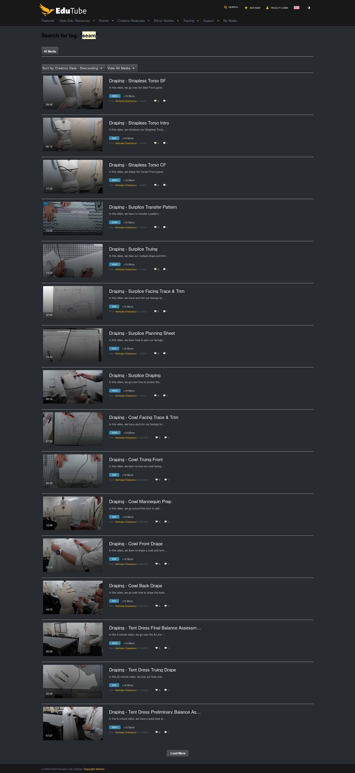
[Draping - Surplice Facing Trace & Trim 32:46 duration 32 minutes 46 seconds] (73, 302)
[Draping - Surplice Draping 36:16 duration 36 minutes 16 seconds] (73, 386)
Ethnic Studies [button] (164, 20)
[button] (231, 7)
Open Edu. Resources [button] (74, 20)
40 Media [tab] (50, 51)
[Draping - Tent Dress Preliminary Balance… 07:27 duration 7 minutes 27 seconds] (73, 723)
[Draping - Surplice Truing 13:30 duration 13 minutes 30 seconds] (73, 260)
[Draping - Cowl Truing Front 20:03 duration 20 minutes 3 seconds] (73, 470)
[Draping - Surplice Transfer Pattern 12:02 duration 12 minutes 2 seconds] (73, 218)
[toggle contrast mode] (308, 7)
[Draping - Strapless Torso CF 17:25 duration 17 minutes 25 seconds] (73, 176)
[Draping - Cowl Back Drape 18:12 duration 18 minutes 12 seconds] (73, 597)
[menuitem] (50, 20)
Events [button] (104, 20)
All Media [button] (118, 68)
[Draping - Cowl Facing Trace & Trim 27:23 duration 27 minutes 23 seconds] (73, 428)
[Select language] (297, 7)
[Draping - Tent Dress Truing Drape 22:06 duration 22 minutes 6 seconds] (73, 681)
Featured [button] (48, 20)
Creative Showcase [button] (131, 20)
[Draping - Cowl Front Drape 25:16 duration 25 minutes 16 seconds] (73, 555)
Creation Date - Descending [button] (70, 68)
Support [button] (208, 20)
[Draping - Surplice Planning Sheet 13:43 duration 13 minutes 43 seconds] (73, 344)
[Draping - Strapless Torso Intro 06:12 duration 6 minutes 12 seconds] (73, 134)
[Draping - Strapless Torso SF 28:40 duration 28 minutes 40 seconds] (73, 92)
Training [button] (188, 20)
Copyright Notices (94, 769)
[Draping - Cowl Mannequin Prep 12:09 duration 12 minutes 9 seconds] (73, 513)
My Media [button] (230, 20)
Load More (177, 753)
